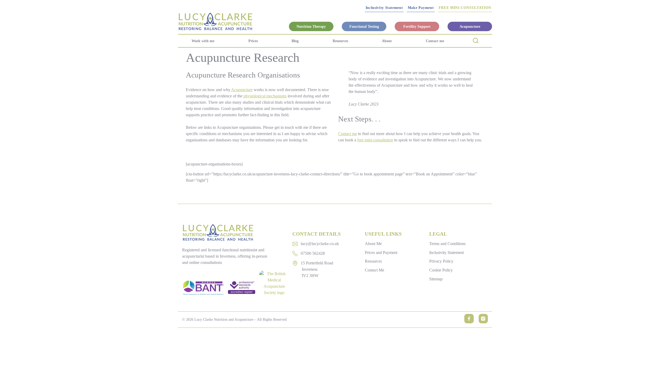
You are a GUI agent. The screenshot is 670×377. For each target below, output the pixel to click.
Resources (340, 41)
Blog (295, 41)
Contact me (435, 41)
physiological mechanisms (265, 96)
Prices (253, 41)
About (387, 41)
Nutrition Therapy (311, 26)
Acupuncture (470, 26)
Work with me (203, 41)
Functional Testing (364, 26)
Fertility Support (417, 26)
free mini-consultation (375, 140)
